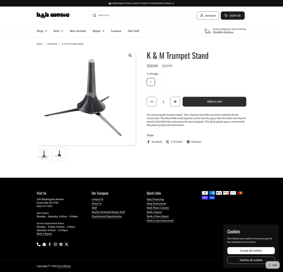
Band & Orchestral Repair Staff (108, 212)
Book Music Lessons (158, 207)
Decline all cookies (251, 260)
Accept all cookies (251, 250)
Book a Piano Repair (158, 216)
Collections (52, 44)
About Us (97, 203)
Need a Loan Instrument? (160, 220)
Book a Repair (44, 233)
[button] (152, 102)
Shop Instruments (156, 203)
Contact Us (97, 199)
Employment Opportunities (107, 216)
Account (210, 15)
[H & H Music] (53, 15)
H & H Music (64, 266)
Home (39, 44)
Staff (94, 207)
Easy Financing (155, 199)
